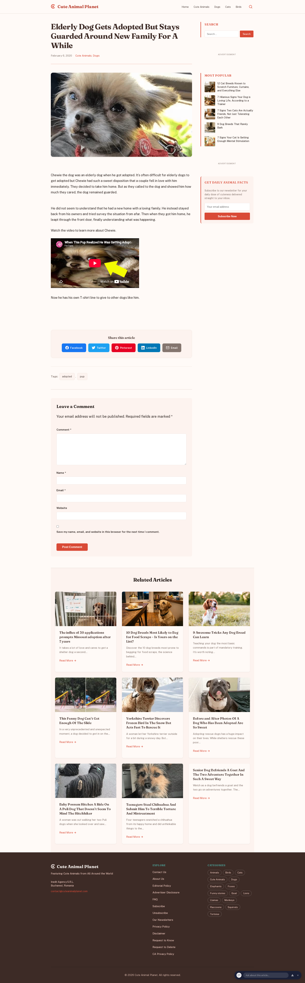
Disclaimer (158, 933)
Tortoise (214, 914)
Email (61, 490)
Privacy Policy (161, 926)
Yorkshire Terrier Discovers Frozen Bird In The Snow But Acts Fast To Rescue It (148, 722)
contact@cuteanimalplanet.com (69, 891)
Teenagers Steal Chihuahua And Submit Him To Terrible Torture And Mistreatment (151, 809)
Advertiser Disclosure (166, 892)
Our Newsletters (162, 919)
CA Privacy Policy (163, 953)
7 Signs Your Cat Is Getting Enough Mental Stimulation (233, 139)
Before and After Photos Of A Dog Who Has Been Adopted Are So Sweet (218, 722)
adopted (67, 376)
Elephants (216, 886)
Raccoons (216, 907)
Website (61, 507)
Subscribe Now (227, 216)
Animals (214, 872)
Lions (246, 893)
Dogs (217, 6)
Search (247, 34)
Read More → (67, 660)
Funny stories (217, 893)
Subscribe (158, 906)
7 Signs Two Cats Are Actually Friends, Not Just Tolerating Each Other (235, 114)
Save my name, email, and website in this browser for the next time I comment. (107, 531)
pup (82, 376)
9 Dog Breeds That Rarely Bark (232, 125)
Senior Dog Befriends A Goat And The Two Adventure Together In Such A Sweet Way (219, 774)
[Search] (250, 6)
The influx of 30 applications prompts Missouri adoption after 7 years (85, 637)
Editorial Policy (161, 885)
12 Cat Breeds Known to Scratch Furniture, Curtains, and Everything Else (233, 87)
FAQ (155, 899)
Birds (238, 6)
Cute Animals (201, 6)
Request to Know (163, 940)
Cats (228, 6)
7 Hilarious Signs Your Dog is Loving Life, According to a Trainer (233, 100)
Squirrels (233, 907)
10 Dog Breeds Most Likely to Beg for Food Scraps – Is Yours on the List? (152, 637)
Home (185, 6)
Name (61, 472)
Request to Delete (163, 947)
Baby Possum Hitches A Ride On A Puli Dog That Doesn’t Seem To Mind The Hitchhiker (85, 808)
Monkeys (229, 900)
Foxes (231, 886)
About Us (158, 878)
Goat (234, 893)
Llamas (214, 900)
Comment (63, 429)
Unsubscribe (160, 912)
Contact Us (159, 872)
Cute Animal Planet (77, 6)
